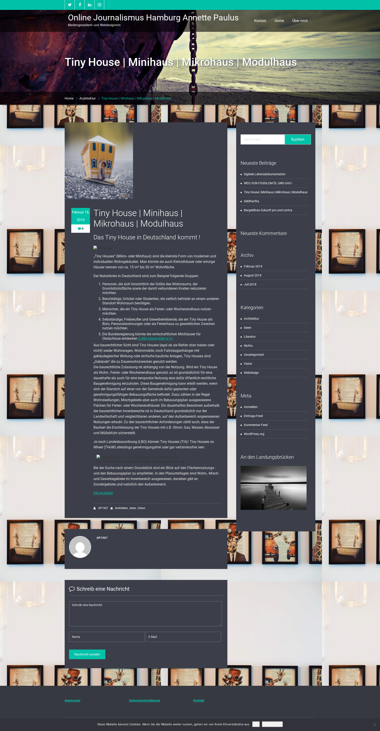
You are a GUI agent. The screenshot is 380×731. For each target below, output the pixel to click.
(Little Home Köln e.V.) (155, 338)
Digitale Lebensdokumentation (264, 174)
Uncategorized (254, 354)
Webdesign (251, 372)
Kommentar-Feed (256, 425)
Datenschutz (272, 724)
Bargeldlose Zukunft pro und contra (268, 210)
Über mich (300, 21)
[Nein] (374, 724)
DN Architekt (103, 493)
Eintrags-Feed (253, 416)
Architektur (87, 98)
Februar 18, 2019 (80, 216)
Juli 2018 (250, 284)
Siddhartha (251, 201)
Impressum (72, 700)
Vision (141, 508)
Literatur (250, 336)
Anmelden (251, 407)
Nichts (248, 345)
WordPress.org (254, 434)
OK (256, 724)
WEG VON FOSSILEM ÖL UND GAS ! (268, 183)
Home (279, 21)
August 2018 (252, 275)
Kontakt (260, 21)
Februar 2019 (253, 266)
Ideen (133, 508)
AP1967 (103, 508)
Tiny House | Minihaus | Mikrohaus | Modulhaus (275, 192)
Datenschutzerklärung (144, 700)
